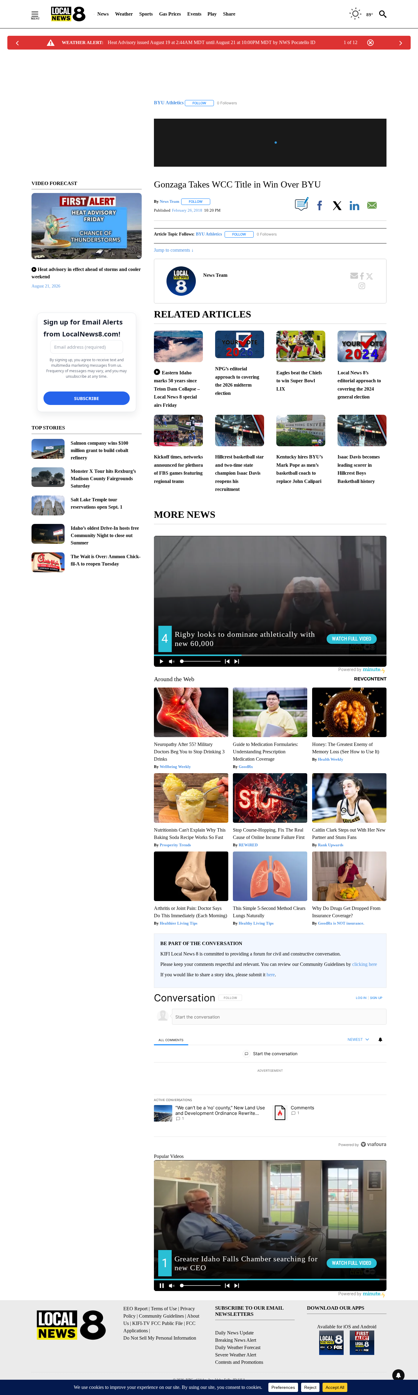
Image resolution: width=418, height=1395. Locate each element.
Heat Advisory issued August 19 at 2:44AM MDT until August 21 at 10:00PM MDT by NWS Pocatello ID (211, 42)
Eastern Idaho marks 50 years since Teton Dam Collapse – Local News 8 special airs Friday (177, 389)
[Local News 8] (68, 14)
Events (194, 14)
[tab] (171, 1040)
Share (229, 14)
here (271, 974)
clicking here (364, 964)
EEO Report (135, 1308)
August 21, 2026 (46, 286)
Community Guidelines (161, 1316)
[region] (270, 1071)
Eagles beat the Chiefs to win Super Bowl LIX (299, 380)
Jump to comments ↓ (174, 250)
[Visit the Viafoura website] (373, 1144)
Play (212, 14)
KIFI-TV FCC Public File (157, 1323)
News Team (169, 201)
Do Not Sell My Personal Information (159, 1338)
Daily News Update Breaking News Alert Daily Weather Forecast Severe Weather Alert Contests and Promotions (239, 1347)
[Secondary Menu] (39, 14)
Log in (361, 998)
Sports (146, 14)
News (103, 14)
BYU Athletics (209, 234)
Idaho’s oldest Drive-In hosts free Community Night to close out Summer (105, 535)
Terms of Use (164, 1308)
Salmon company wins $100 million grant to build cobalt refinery (99, 450)
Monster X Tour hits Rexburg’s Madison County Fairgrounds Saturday (103, 478)
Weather (124, 14)
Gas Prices (170, 14)
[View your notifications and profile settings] (380, 1039)
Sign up (376, 998)
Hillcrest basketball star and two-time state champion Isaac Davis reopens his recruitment (239, 473)
